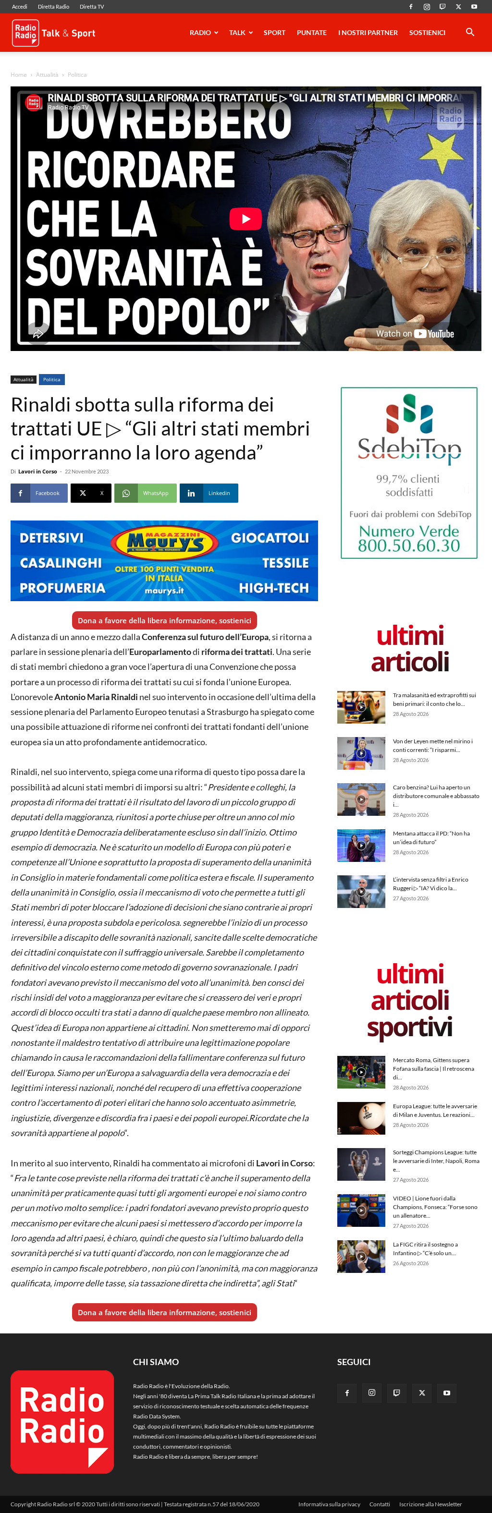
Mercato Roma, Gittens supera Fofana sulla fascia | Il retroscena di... (433, 1068)
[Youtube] (474, 6)
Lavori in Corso (37, 471)
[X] (458, 6)
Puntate (312, 32)
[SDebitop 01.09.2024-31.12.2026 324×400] (409, 560)
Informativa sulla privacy (329, 1504)
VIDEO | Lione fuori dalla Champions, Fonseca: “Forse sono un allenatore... (435, 1207)
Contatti (379, 1504)
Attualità (47, 75)
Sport (274, 32)
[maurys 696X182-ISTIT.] (164, 560)
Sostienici (427, 32)
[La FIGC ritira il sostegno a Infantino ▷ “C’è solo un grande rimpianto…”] (361, 1256)
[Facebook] (411, 6)
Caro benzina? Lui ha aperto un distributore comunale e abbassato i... (436, 796)
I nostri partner (368, 32)
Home (19, 75)
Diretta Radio (53, 6)
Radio (200, 32)
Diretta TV (92, 6)
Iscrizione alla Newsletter (430, 1504)
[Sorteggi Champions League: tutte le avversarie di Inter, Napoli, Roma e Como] (361, 1164)
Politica (52, 379)
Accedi (19, 6)
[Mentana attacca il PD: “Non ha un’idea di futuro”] (361, 845)
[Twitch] (442, 6)
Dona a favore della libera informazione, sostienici (164, 620)
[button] (469, 34)
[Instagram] (426, 6)
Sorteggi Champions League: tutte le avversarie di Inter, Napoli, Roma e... (436, 1161)
